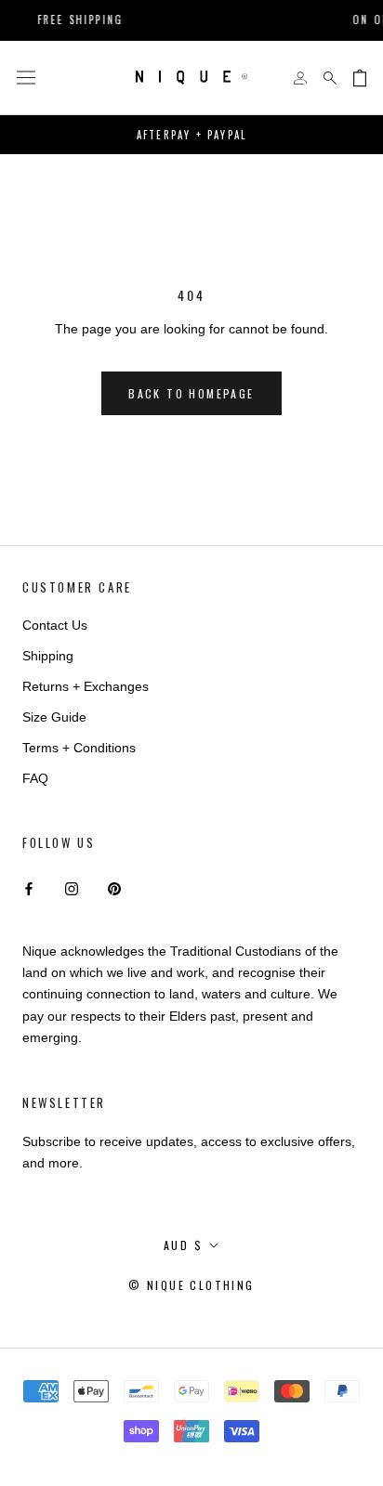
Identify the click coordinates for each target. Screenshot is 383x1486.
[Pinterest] (114, 888)
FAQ (35, 778)
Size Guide (54, 717)
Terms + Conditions (79, 747)
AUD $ (183, 1245)
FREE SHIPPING (71, 19)
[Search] (330, 78)
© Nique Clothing (191, 1285)
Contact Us (54, 625)
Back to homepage (191, 393)
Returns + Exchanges (85, 686)
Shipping (47, 655)
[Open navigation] (26, 78)
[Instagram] (71, 888)
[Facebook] (28, 888)
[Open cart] (359, 78)
